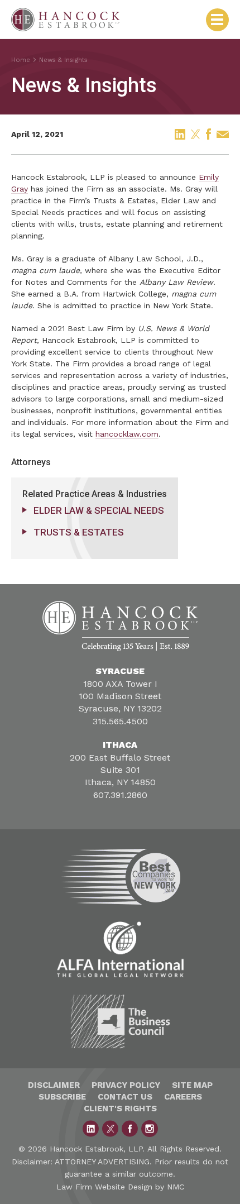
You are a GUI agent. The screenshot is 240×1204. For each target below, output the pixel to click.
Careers (183, 1097)
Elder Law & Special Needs (98, 510)
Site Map (192, 1085)
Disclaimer (54, 1085)
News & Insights (63, 60)
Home (20, 60)
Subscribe (62, 1097)
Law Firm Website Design (104, 1186)
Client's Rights (120, 1108)
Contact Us (125, 1097)
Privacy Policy (126, 1085)
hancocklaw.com (127, 433)
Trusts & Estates (78, 532)
